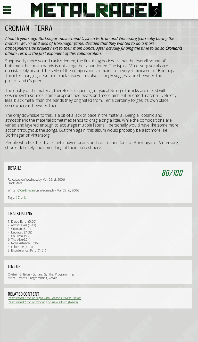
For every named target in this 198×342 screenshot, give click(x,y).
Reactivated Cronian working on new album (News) (43, 302)
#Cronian (21, 197)
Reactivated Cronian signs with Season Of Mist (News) (44, 298)
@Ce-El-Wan (26, 190)
